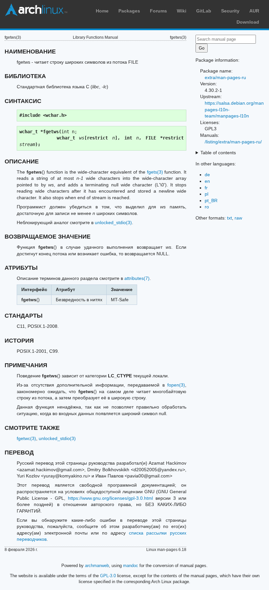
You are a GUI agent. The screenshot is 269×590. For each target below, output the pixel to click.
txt (229, 218)
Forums (158, 10)
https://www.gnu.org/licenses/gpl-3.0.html (110, 498)
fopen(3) (176, 385)
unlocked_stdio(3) (113, 222)
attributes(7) (137, 278)
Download (248, 22)
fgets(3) (155, 172)
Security (230, 10)
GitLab (203, 10)
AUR (254, 10)
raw (238, 218)
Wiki (181, 10)
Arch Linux (36, 9)
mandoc (130, 565)
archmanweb (97, 565)
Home (102, 10)
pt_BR (211, 200)
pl (206, 194)
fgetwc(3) (26, 438)
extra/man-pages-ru (225, 77)
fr (206, 187)
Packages (129, 10)
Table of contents (218, 152)
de (207, 174)
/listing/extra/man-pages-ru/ (233, 141)
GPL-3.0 (108, 575)
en (207, 181)
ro (207, 206)
